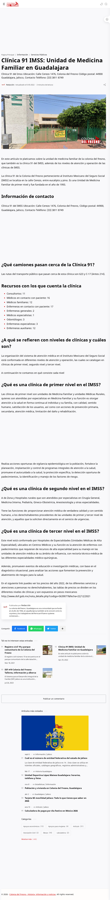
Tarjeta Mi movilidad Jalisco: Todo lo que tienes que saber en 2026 (55, 799)
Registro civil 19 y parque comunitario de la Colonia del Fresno (20, 649)
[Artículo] (39, 807)
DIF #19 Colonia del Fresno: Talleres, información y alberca (20, 671)
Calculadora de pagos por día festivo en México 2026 (51, 810)
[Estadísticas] (40, 784)
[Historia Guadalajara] (44, 771)
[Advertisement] (55, 29)
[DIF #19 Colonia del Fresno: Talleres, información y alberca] (47, 673)
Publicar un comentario (53, 698)
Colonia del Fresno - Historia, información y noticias (32, 894)
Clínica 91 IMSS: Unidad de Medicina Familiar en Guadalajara (75, 648)
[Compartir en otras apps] (62, 628)
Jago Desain (92, 894)
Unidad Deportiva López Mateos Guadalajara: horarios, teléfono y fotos (52, 777)
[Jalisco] (49, 754)
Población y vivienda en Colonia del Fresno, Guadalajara (53, 788)
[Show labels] (29, 839)
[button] (101, 4)
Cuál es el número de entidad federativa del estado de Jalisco (56, 758)
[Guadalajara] (40, 794)
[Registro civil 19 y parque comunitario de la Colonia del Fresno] (47, 650)
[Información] (41, 754)
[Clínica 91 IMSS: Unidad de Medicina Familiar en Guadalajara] (101, 650)
